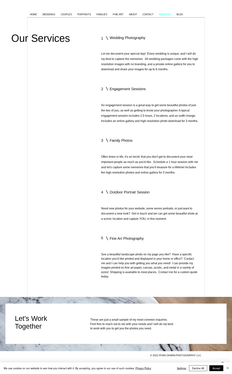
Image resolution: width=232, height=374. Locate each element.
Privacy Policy (143, 368)
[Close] (227, 368)
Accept (216, 368)
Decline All (198, 368)
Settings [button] (181, 368)
